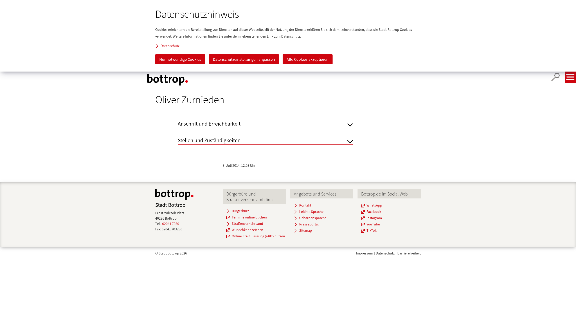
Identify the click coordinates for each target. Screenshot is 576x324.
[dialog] (288, 36)
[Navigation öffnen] (570, 77)
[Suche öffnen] (555, 77)
